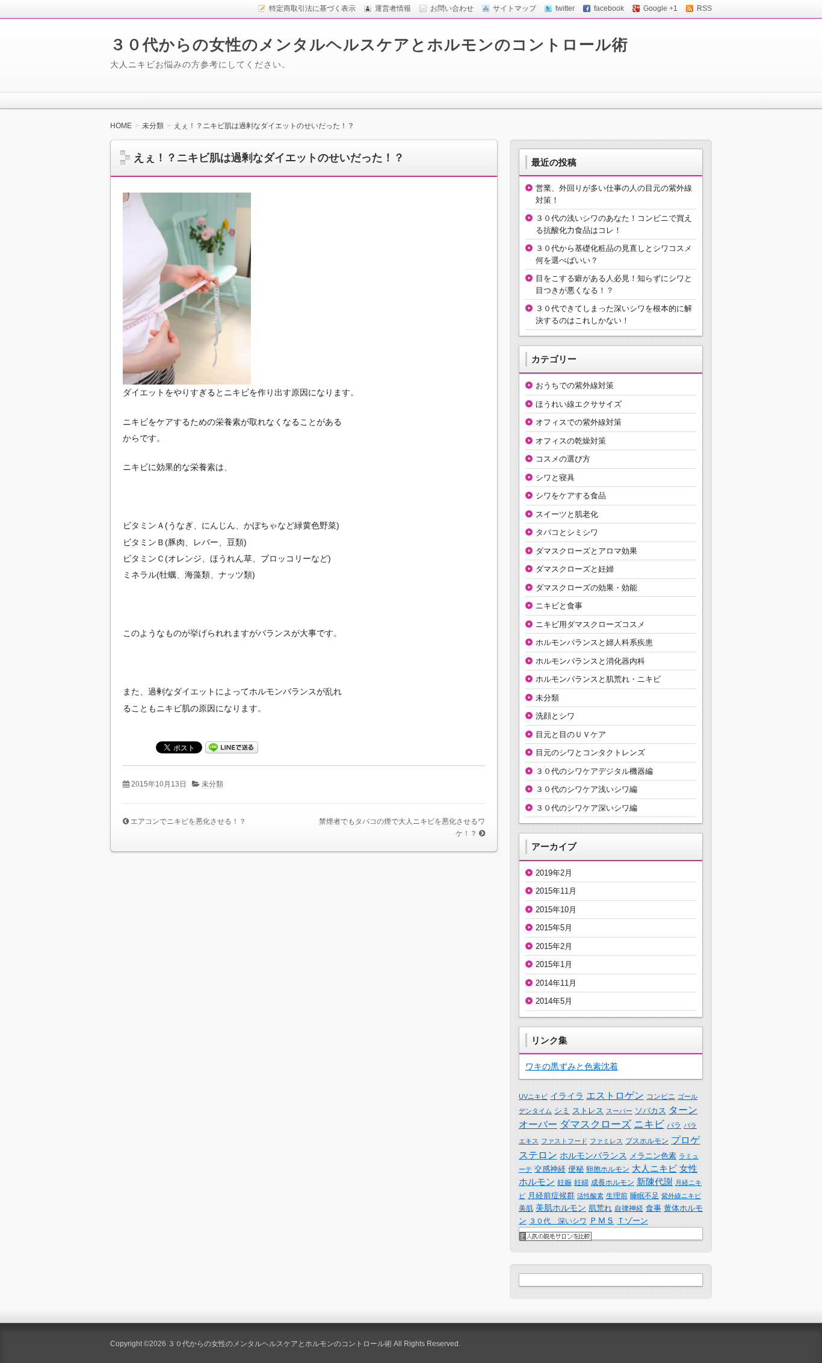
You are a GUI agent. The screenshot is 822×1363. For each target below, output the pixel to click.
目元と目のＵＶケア (571, 734)
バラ (674, 1125)
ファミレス (606, 1141)
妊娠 (564, 1182)
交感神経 (550, 1168)
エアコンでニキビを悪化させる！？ (188, 821)
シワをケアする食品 (571, 495)
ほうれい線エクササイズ (579, 404)
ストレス (588, 1110)
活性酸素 (590, 1195)
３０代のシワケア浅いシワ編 (586, 789)
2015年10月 (556, 909)
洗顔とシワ (555, 715)
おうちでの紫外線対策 (575, 385)
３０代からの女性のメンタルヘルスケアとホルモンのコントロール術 (369, 45)
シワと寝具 (555, 477)
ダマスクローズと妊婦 (575, 568)
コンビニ (660, 1096)
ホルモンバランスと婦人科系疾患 (594, 642)
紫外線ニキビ (681, 1195)
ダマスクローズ (595, 1124)
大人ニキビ (654, 1168)
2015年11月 (556, 890)
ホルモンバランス (593, 1155)
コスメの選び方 (563, 458)
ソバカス (650, 1110)
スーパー (619, 1110)
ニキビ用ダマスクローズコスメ (590, 624)
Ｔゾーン (632, 1220)
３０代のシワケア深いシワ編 (586, 807)
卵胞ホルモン (607, 1169)
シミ (562, 1110)
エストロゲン (615, 1095)
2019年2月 (554, 872)
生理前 (617, 1195)
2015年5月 (554, 927)
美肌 (526, 1208)
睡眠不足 (644, 1195)
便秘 (576, 1168)
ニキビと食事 (559, 605)
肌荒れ (600, 1208)
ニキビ (649, 1124)
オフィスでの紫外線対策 (579, 422)
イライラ (567, 1096)
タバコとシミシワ (567, 532)
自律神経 (628, 1208)
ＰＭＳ (601, 1220)
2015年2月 (554, 946)
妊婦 (581, 1182)
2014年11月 (556, 982)
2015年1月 (554, 964)
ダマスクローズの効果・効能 (586, 587)
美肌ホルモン (561, 1208)
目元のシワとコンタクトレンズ (590, 752)
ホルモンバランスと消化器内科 (590, 661)
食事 (653, 1208)
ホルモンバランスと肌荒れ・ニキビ (598, 679)
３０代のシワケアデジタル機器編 (594, 771)
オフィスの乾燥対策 (571, 440)
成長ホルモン (612, 1182)
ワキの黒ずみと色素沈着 (571, 1066)
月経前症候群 (551, 1195)
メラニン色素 (652, 1155)
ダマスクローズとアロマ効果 (586, 550)
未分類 (212, 784)
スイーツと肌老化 (567, 514)
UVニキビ (533, 1096)
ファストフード (564, 1141)
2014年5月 (554, 1001)
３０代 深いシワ (558, 1221)
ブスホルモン (647, 1141)
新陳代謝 (655, 1181)
